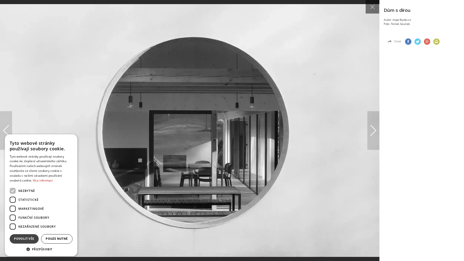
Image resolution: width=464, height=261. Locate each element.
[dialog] (41, 195)
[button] (41, 249)
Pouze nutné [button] (57, 239)
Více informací (43, 180)
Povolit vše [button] (24, 239)
